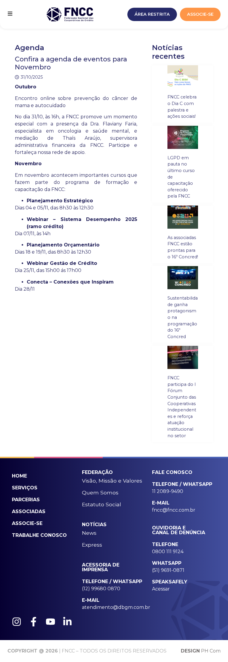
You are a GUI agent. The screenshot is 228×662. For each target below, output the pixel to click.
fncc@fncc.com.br (173, 510)
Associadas (28, 511)
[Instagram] (16, 621)
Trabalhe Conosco (39, 535)
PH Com (201, 651)
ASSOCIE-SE (200, 14)
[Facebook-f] (33, 621)
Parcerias (26, 499)
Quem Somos (100, 492)
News (89, 533)
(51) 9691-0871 (168, 570)
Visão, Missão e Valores (112, 481)
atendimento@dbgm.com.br (116, 607)
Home (19, 476)
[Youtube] (50, 621)
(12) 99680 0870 (101, 588)
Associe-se (27, 523)
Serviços (24, 488)
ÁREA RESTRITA (152, 14)
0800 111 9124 (167, 551)
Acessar (161, 589)
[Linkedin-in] (67, 621)
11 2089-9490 (167, 491)
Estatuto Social (101, 504)
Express (92, 545)
